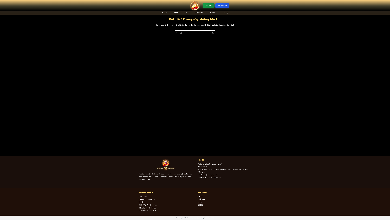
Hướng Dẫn (200, 13)
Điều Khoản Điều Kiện (147, 211)
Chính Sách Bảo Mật (147, 199)
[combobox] (192, 32)
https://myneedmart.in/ (213, 164)
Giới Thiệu (143, 196)
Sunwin (165, 13)
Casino (176, 13)
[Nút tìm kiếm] (212, 33)
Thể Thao (213, 13)
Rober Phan (216, 177)
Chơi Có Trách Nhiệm (147, 208)
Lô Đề (187, 13)
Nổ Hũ (200, 205)
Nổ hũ (226, 13)
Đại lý (141, 202)
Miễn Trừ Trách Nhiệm (148, 205)
